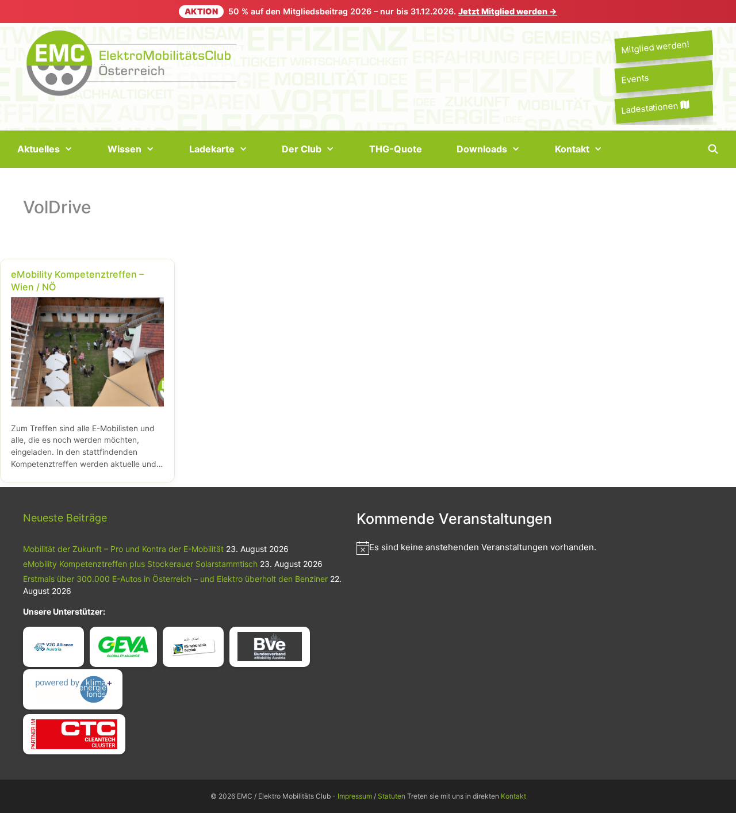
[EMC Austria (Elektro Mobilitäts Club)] (132, 61)
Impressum (355, 796)
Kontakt (572, 149)
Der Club (301, 149)
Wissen (124, 149)
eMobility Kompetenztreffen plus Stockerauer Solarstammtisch (140, 564)
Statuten (391, 796)
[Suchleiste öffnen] (712, 149)
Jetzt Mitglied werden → (507, 11)
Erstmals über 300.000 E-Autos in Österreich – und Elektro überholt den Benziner (175, 579)
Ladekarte (212, 149)
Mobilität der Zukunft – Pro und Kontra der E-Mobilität (123, 549)
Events (634, 79)
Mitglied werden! (654, 47)
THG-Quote (395, 149)
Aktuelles (38, 149)
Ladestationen (650, 107)
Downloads (482, 149)
